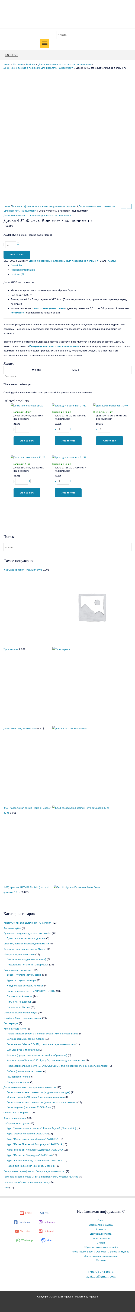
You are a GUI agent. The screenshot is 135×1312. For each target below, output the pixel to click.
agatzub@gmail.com (101, 1276)
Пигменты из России (18, 1007)
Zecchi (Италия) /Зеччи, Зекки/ (24, 974)
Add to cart (17, 254)
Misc (6, 1187)
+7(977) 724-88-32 (100, 1272)
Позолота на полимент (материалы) (28, 964)
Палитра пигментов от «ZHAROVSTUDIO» (31, 991)
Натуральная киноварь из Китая (25, 985)
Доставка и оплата (100, 1233)
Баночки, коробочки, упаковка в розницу (27, 1182)
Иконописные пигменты (17, 970)
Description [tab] (17, 265)
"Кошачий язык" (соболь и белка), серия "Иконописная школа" (43, 1033)
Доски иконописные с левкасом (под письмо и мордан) (38, 1092)
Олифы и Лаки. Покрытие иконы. (22, 1018)
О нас (101, 1220)
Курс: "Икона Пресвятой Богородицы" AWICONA (34, 1144)
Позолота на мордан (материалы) (26, 959)
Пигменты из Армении (19, 996)
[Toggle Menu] (44, 43)
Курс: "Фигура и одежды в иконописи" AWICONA (34, 1160)
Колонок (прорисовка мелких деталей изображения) (37, 1055)
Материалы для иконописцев (20, 1012)
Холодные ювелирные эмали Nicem (24, 949)
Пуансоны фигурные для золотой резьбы (27, 933)
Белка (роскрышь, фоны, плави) (25, 1039)
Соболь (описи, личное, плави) (25, 1071)
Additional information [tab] (23, 269)
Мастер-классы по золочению (101, 1256)
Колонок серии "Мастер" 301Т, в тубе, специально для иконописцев (46, 1060)
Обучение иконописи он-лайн (101, 1247)
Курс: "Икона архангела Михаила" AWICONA (32, 1139)
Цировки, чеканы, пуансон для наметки (26, 943)
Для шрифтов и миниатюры (23, 1049)
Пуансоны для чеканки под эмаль (26, 938)
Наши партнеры (101, 1238)
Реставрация (11, 1023)
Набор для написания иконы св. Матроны (31, 1166)
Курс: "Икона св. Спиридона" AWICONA (29, 1155)
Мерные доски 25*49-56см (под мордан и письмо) (36, 1097)
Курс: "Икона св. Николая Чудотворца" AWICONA (35, 1149)
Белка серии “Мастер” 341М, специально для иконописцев (41, 1044)
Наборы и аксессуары (16, 1123)
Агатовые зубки (12, 928)
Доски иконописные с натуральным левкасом (30, 1087)
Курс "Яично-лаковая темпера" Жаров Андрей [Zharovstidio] (41, 1128)
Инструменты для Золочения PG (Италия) (28, 922)
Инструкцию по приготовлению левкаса (54, 346)
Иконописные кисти (15, 1028)
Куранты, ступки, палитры (21, 980)
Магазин (17, 206)
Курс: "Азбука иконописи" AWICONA (27, 1133)
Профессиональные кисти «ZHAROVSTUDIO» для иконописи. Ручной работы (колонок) (57, 1066)
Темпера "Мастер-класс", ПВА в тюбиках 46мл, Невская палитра (41, 1176)
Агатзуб (112, 261)
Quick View (30, 405)
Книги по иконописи (15, 1118)
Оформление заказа (101, 1225)
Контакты (101, 1229)
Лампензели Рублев (18, 1076)
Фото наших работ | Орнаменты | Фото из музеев (100, 1251)
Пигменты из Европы (19, 1001)
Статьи (101, 1242)
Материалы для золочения (19, 954)
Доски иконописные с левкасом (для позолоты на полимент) (42, 1102)
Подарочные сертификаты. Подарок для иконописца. (34, 1171)
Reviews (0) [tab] (17, 274)
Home (7, 206)
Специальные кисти (18, 1082)
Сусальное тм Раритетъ (17, 1112)
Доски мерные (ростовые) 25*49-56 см (29, 1107)
